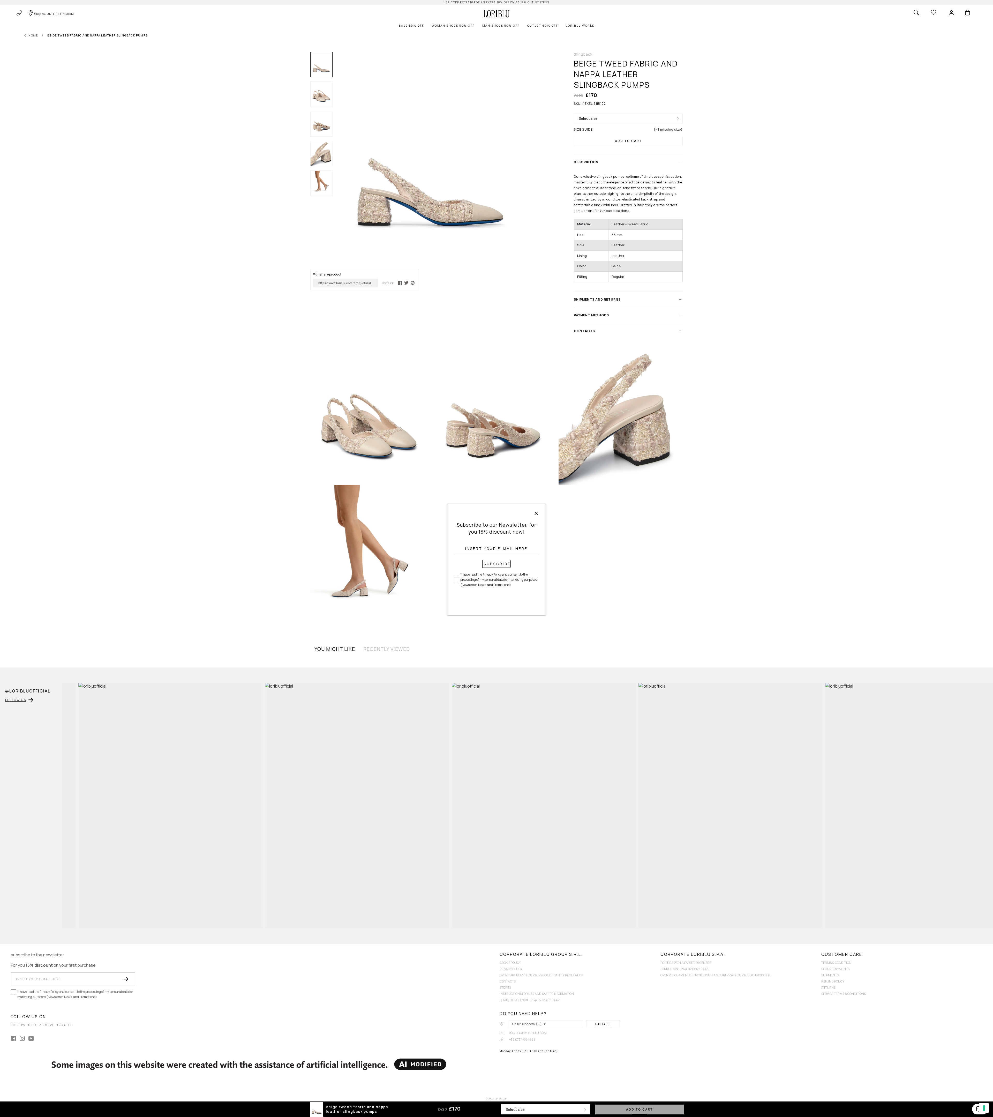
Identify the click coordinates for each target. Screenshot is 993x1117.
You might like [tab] (334, 649)
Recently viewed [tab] (386, 649)
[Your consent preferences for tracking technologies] (984, 1108)
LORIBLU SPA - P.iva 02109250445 (684, 969)
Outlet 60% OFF (542, 25)
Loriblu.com (500, 1098)
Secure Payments (835, 969)
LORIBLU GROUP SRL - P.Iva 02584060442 (530, 1000)
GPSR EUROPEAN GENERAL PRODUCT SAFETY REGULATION (542, 975)
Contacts (508, 981)
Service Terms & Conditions (843, 994)
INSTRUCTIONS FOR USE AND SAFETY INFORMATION (537, 994)
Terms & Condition (836, 962)
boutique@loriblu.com (527, 1033)
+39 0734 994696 (522, 1039)
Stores (505, 987)
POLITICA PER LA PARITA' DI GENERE (685, 962)
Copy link (388, 283)
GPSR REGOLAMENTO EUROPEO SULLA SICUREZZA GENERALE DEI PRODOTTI (715, 975)
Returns (828, 987)
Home (33, 35)
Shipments (830, 975)
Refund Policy (832, 981)
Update (603, 1024)
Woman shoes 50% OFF (453, 25)
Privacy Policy (511, 969)
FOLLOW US (15, 700)
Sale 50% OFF (411, 25)
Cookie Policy (510, 962)
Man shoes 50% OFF (501, 25)
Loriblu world (580, 25)
